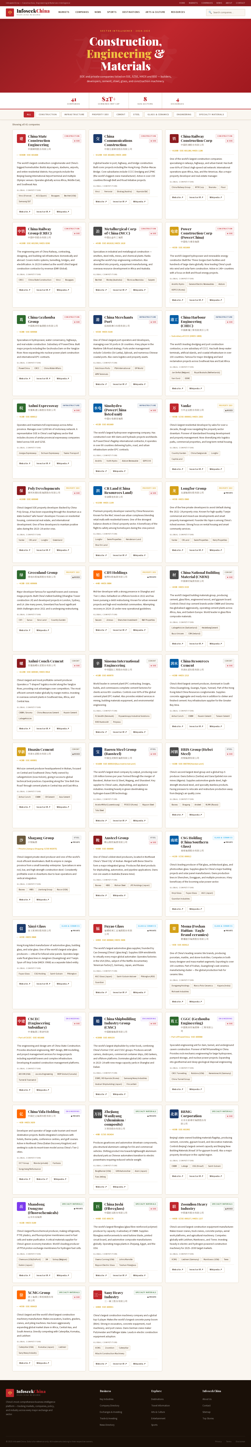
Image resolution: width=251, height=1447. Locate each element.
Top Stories (208, 1418)
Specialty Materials (211, 114)
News (219, 3)
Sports (111, 12)
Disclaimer (240, 1441)
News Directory (107, 1425)
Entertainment (158, 1418)
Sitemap (206, 1412)
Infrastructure (74, 114)
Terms (228, 1441)
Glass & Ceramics (158, 114)
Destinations (131, 12)
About (229, 3)
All (29, 114)
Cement (121, 114)
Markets (193, 3)
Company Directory (109, 1405)
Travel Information (160, 1405)
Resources (178, 12)
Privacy (218, 1441)
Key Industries (106, 1399)
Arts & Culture (155, 12)
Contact (240, 3)
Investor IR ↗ (44, 211)
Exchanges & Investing (111, 1412)
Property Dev (100, 114)
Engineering (184, 114)
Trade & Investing (108, 1418)
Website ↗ (24, 211)
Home (182, 3)
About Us (206, 1399)
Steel (136, 114)
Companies (207, 3)
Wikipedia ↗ (63, 211)
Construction (48, 114)
